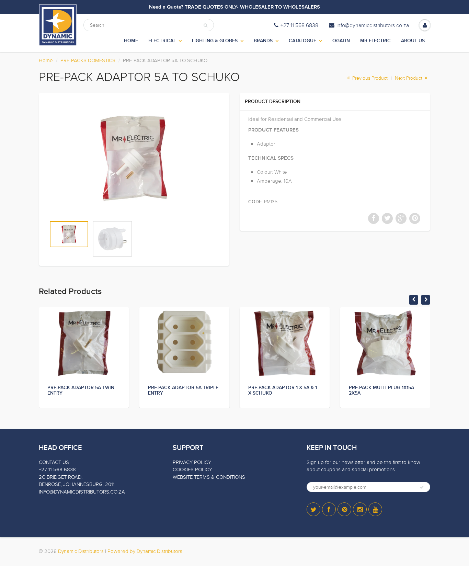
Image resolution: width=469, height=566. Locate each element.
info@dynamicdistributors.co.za (372, 25)
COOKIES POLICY (192, 469)
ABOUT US (413, 40)
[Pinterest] (344, 509)
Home (46, 60)
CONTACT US (54, 462)
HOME (131, 40)
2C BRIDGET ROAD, (60, 477)
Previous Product (369, 78)
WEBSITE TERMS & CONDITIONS (209, 477)
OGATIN (341, 40)
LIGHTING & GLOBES (215, 40)
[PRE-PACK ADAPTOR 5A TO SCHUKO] (134, 158)
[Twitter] (313, 509)
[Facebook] (329, 509)
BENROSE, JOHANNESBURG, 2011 (77, 484)
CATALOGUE (302, 40)
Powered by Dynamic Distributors (144, 551)
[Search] (205, 25)
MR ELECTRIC (375, 40)
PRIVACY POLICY (192, 462)
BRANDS (263, 40)
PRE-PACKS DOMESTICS (87, 60)
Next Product (409, 78)
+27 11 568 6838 (299, 25)
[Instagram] (360, 509)
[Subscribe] (421, 487)
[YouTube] (375, 509)
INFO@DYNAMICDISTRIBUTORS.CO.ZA (82, 492)
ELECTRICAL (162, 40)
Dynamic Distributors (81, 551)
